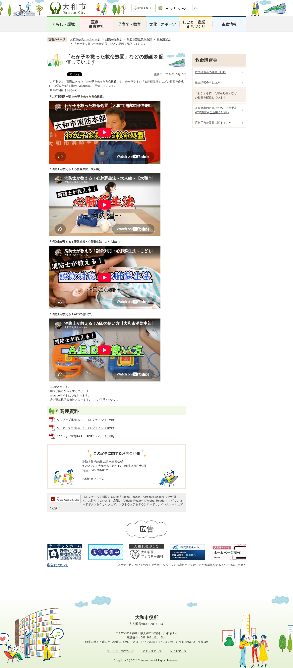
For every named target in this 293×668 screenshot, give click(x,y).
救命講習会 (164, 39)
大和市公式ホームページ (85, 39)
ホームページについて (120, 651)
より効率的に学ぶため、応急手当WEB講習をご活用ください (216, 110)
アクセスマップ (152, 651)
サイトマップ (178, 651)
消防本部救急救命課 (139, 39)
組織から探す (113, 39)
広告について (57, 565)
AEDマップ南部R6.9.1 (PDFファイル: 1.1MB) (85, 436)
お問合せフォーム (93, 478)
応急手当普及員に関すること (213, 122)
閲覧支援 (143, 8)
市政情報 (229, 24)
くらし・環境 (63, 24)
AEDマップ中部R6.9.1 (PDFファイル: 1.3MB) (85, 428)
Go (196, 8)
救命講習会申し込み (207, 82)
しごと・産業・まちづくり (196, 24)
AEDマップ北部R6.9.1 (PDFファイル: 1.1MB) (85, 419)
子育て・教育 (129, 24)
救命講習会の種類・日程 (210, 72)
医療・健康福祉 (96, 24)
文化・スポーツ (162, 24)
